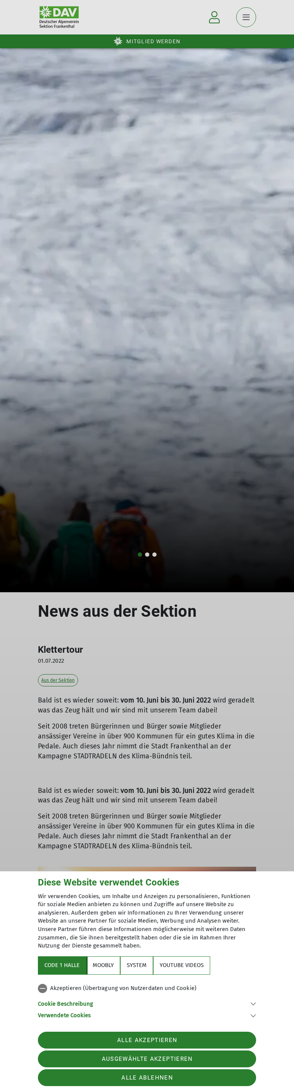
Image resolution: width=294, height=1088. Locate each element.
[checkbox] (147, 988)
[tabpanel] (147, 1000)
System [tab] (137, 965)
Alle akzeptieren (147, 1040)
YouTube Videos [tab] (182, 965)
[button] (147, 1003)
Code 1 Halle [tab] (62, 965)
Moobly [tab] (103, 965)
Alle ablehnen (147, 1077)
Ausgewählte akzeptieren (147, 1058)
